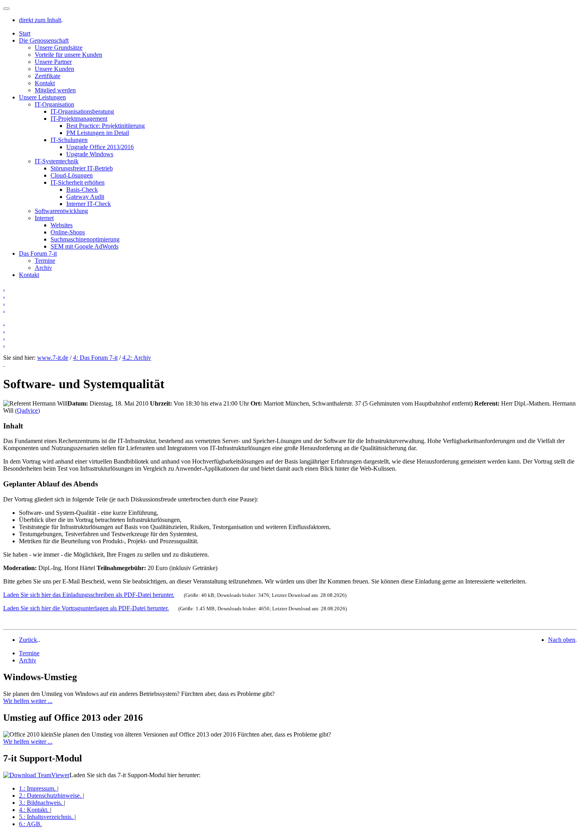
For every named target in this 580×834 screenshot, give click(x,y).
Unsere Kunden (54, 68)
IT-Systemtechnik (57, 161)
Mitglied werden (55, 90)
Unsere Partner (53, 61)
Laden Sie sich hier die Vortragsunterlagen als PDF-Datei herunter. (86, 608)
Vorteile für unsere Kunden (68, 54)
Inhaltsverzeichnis (46, 816)
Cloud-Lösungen (72, 175)
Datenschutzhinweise (50, 795)
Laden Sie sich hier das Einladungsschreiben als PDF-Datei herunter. (88, 594)
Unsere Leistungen (42, 97)
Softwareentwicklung (61, 211)
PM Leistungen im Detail (97, 132)
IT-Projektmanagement (79, 118)
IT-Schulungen (69, 140)
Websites (62, 225)
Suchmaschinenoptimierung (85, 239)
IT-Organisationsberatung (82, 111)
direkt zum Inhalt (40, 20)
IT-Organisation (54, 104)
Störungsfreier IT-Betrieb (82, 168)
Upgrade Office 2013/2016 (100, 147)
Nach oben (561, 639)
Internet (44, 218)
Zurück (28, 639)
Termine (45, 260)
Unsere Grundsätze (58, 47)
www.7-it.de (52, 357)
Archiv (43, 267)
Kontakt (45, 83)
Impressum (37, 788)
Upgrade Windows (89, 154)
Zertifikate (47, 76)
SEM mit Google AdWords (84, 246)
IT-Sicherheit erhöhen (78, 182)
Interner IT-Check (88, 203)
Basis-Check (82, 189)
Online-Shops (68, 232)
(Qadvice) (27, 410)
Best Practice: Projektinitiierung (105, 125)
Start (24, 33)
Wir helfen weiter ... (27, 700)
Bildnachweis (40, 802)
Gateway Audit (85, 196)
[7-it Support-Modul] (36, 775)
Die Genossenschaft (44, 40)
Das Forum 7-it (38, 253)
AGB (30, 824)
